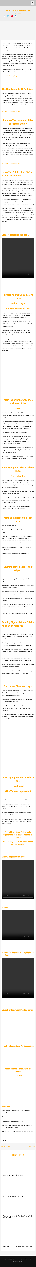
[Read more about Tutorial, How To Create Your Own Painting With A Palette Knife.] (18, 1207)
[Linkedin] (15, 16)
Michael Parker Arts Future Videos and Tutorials (17, 1246)
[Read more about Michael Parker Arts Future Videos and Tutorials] (18, 1233)
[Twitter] (8, 16)
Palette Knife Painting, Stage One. (11, 76)
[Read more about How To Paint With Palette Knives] (18, 1165)
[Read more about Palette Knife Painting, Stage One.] (18, 1186)
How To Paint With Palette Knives (11, 111)
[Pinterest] (12, 16)
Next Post (31, 1146)
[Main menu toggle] (32, 3)
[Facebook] (4, 16)
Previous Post (5, 1146)
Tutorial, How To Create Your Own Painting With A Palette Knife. (17, 1216)
